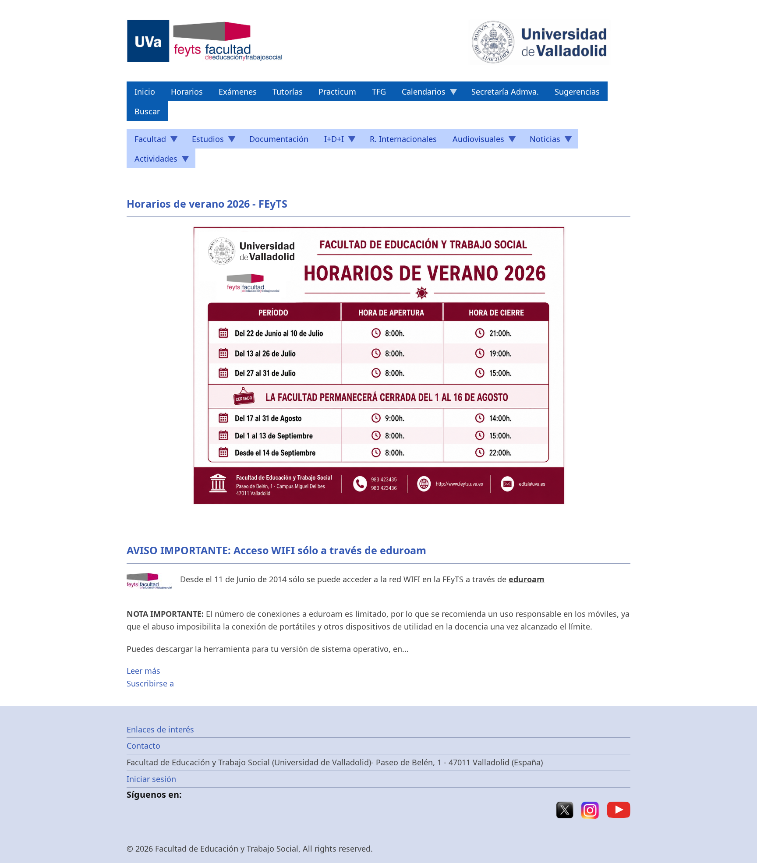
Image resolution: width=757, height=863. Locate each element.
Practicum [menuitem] (337, 91)
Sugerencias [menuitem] (577, 91)
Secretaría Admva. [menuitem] (505, 91)
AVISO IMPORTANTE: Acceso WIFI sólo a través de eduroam (276, 550)
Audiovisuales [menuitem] (474, 141)
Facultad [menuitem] (146, 141)
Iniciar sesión (151, 779)
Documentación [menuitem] (278, 139)
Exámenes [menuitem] (238, 91)
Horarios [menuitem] (187, 91)
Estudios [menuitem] (204, 141)
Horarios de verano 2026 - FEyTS (207, 204)
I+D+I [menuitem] (330, 141)
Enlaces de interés (160, 729)
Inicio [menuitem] (144, 91)
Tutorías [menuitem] (287, 91)
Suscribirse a (150, 683)
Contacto (143, 745)
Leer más (143, 670)
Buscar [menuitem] (147, 111)
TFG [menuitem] (379, 91)
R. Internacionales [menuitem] (403, 139)
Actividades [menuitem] (152, 160)
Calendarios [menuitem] (420, 93)
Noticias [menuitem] (541, 141)
